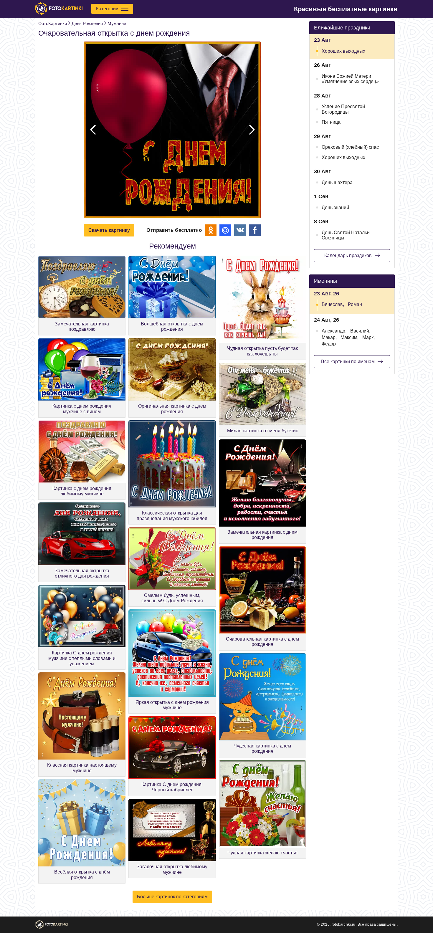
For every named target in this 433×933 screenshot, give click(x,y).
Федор (329, 343)
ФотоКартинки (52, 23)
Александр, (334, 330)
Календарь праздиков (348, 255)
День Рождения (87, 23)
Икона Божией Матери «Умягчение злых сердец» (350, 79)
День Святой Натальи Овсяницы (346, 235)
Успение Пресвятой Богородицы (343, 109)
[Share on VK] (240, 230)
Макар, (329, 337)
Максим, (349, 337)
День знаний (335, 207)
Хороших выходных (343, 51)
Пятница (331, 122)
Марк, (368, 337)
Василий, (360, 330)
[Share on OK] (210, 230)
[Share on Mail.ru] (225, 230)
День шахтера (337, 182)
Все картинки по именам (348, 361)
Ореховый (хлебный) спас (350, 147)
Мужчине (117, 23)
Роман (355, 304)
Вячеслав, (333, 304)
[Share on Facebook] (255, 230)
